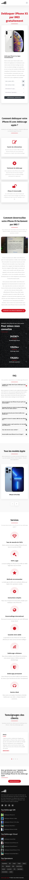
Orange (14, 863)
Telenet (24, 863)
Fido (3, 866)
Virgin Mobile (20, 869)
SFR (9, 863)
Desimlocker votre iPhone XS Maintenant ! (13, 310)
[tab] (14, 385)
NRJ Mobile (8, 866)
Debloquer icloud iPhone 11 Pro (12, 850)
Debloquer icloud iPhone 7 (11, 846)
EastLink (3, 869)
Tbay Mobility (4, 863)
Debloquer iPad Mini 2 (9, 825)
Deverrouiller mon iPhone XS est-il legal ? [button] (12, 434)
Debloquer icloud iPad (9, 839)
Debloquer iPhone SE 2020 (10, 829)
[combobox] (14, 88)
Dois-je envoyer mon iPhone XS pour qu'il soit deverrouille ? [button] (13, 402)
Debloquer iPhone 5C (9, 814)
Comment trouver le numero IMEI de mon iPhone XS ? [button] (14, 419)
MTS (14, 869)
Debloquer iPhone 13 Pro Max (11, 822)
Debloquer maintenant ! (15, 97)
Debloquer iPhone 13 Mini (10, 818)
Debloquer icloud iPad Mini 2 (11, 853)
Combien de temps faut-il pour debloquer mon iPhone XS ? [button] (14, 385)
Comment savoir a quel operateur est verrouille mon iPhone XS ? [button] (14, 425)
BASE (13, 866)
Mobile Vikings (19, 866)
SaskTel (11, 871)
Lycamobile (9, 869)
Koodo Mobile (4, 871)
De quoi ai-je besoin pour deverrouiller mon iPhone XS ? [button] (13, 413)
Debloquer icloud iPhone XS (11, 842)
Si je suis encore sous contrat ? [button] (10, 429)
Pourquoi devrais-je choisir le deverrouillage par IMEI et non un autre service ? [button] (14, 408)
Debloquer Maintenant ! (14, 781)
